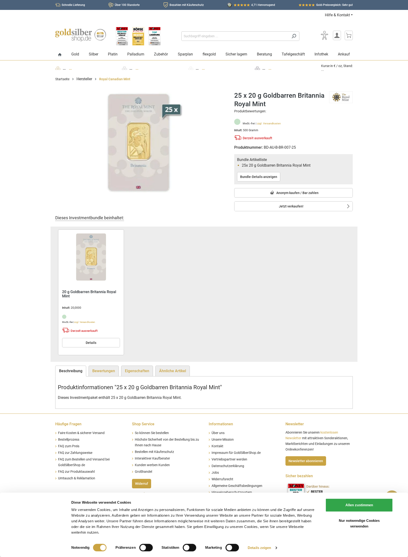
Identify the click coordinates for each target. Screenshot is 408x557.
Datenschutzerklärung (228, 466)
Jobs (215, 473)
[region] (140, 142)
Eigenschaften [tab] (137, 371)
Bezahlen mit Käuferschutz (187, 5)
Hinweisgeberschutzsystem (232, 492)
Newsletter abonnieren (306, 461)
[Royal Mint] (341, 97)
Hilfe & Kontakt (337, 15)
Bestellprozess (68, 440)
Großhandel (143, 472)
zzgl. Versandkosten (269, 123)
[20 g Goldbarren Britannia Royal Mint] (91, 257)
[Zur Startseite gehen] (80, 35)
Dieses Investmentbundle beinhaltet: (89, 217)
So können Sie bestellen (152, 433)
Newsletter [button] (294, 424)
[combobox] (235, 36)
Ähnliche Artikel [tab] (172, 371)
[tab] (70, 371)
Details (91, 343)
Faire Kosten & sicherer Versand (81, 433)
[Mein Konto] (337, 35)
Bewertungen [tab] (103, 371)
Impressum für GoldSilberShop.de (236, 453)
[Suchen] (293, 36)
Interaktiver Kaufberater (152, 458)
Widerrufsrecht (222, 479)
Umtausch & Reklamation (76, 478)
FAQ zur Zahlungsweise (75, 453)
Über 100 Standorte (127, 5)
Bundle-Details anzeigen (258, 177)
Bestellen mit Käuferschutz (154, 452)
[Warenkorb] (349, 35)
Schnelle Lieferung (73, 5)
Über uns (218, 433)
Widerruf (141, 483)
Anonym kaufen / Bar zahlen (297, 193)
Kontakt (217, 446)
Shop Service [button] (143, 424)
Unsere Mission (223, 440)
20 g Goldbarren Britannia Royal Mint (89, 294)
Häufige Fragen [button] (68, 424)
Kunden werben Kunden (152, 465)
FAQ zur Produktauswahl (76, 472)
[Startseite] (59, 55)
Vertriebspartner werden (229, 459)
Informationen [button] (221, 424)
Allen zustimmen (359, 505)
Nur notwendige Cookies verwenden (359, 523)
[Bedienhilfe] (324, 35)
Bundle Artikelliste (252, 159)
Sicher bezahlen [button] (299, 476)
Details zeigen (259, 548)
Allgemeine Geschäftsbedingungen (237, 486)
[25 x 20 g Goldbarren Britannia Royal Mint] (140, 142)
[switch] (146, 547)
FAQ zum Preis (68, 446)
